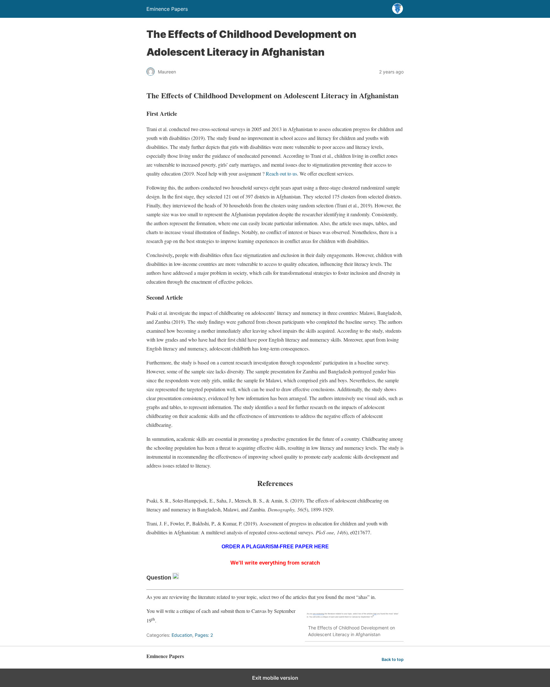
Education (182, 635)
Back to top (393, 659)
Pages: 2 (204, 635)
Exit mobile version (275, 678)
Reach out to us (281, 173)
